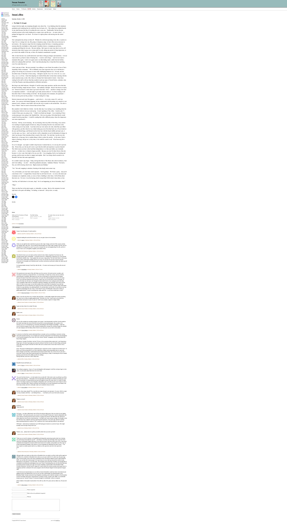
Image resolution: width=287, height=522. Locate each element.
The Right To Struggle (20, 23)
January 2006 (4, 258)
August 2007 (4, 232)
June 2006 (3, 251)
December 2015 (4, 100)
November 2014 (4, 116)
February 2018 (4, 73)
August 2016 (4, 90)
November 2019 (4, 48)
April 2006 (3, 254)
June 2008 (3, 219)
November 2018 (4, 63)
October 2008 (4, 213)
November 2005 (4, 261)
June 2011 (3, 169)
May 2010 (3, 187)
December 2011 (4, 161)
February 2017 (4, 85)
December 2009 (4, 194)
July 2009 (3, 201)
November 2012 (4, 146)
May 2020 (3, 41)
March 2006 (4, 255)
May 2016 (3, 95)
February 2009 (4, 208)
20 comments (21, 223)
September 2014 (5, 119)
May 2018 (3, 70)
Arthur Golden (24, 484)
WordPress (58, 520)
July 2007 (3, 234)
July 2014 (3, 122)
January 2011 (4, 176)
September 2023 (5, 22)
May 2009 (3, 204)
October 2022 (4, 26)
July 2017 (3, 80)
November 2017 (4, 77)
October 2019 (4, 50)
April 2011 (3, 172)
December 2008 (4, 210)
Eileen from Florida (25, 292)
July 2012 (3, 152)
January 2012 (4, 160)
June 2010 (3, 186)
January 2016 (4, 99)
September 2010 (5, 182)
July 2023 (3, 24)
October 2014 (4, 118)
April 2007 (3, 238)
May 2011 (3, 171)
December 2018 (4, 62)
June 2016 (3, 93)
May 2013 (3, 138)
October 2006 (4, 246)
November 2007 (4, 228)
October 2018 (4, 65)
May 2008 (3, 220)
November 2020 (4, 36)
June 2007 (3, 235)
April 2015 (3, 110)
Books (18, 9)
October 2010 (4, 180)
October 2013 (4, 134)
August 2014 (4, 120)
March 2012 (4, 157)
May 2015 (3, 108)
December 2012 (4, 145)
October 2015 (4, 103)
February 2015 (4, 112)
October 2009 (4, 197)
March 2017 (4, 84)
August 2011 (4, 167)
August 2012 (4, 150)
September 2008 (5, 214)
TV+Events (23, 9)
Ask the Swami (48, 9)
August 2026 (4, 20)
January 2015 (4, 114)
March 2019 (4, 58)
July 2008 (3, 217)
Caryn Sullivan (25, 330)
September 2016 (5, 89)
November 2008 (4, 212)
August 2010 (4, 183)
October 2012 (4, 148)
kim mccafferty (24, 387)
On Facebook (6, 14)
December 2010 (4, 178)
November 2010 (4, 179)
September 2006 (5, 247)
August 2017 (4, 78)
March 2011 (4, 174)
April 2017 (3, 82)
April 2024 (3, 21)
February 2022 (4, 28)
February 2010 (4, 191)
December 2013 (4, 131)
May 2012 (3, 154)
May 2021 (3, 35)
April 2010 (3, 189)
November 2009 (4, 195)
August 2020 (4, 39)
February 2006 (4, 257)
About (54, 9)
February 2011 (4, 175)
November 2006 (4, 244)
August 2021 (4, 31)
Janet (23, 240)
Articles (34, 9)
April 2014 (3, 126)
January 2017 (4, 86)
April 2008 (3, 221)
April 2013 (3, 140)
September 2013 (5, 135)
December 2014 (4, 115)
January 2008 (4, 225)
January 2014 (4, 130)
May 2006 (3, 253)
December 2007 (4, 227)
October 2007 (4, 229)
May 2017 (3, 81)
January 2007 (4, 242)
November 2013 (4, 133)
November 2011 (4, 163)
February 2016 (4, 97)
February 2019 (4, 59)
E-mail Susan (6, 12)
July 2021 (3, 32)
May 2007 (3, 236)
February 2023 (4, 25)
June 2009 (3, 202)
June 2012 (3, 153)
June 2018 (3, 69)
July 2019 (3, 52)
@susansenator (6, 15)
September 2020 (5, 37)
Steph (23, 373)
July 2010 (3, 184)
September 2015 (5, 104)
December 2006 (4, 243)
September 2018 (5, 66)
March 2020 (4, 43)
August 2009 (4, 199)
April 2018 (3, 71)
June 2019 (3, 54)
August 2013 (4, 137)
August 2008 (4, 216)
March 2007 (4, 239)
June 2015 (3, 107)
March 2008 (4, 223)
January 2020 (4, 46)
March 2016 (4, 96)
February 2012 (4, 159)
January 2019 (4, 60)
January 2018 (4, 74)
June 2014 (3, 123)
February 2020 (4, 44)
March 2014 (4, 127)
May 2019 (3, 55)
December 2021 (4, 29)
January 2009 (4, 209)
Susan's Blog (17, 14)
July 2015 (3, 106)
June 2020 (3, 40)
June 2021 (3, 33)
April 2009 (3, 205)
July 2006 (3, 250)
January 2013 (4, 144)
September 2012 (5, 149)
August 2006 (4, 249)
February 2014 (4, 129)
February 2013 (4, 142)
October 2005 (4, 262)
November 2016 (4, 88)
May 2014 (3, 125)
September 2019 (5, 51)
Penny (23, 365)
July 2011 (3, 168)
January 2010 (4, 193)
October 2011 (4, 164)
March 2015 (4, 111)
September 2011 (5, 165)
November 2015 (4, 101)
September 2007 (5, 231)
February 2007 (4, 240)
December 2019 (4, 47)
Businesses (40, 9)
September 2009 (5, 198)
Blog (29, 9)
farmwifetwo (24, 269)
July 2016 (3, 92)
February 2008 (4, 224)
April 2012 (3, 156)
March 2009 (4, 206)
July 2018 (3, 67)
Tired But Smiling (34, 215)
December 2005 (4, 259)
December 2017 (4, 75)
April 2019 (3, 56)
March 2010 (4, 190)
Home (13, 9)
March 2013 (4, 141)
